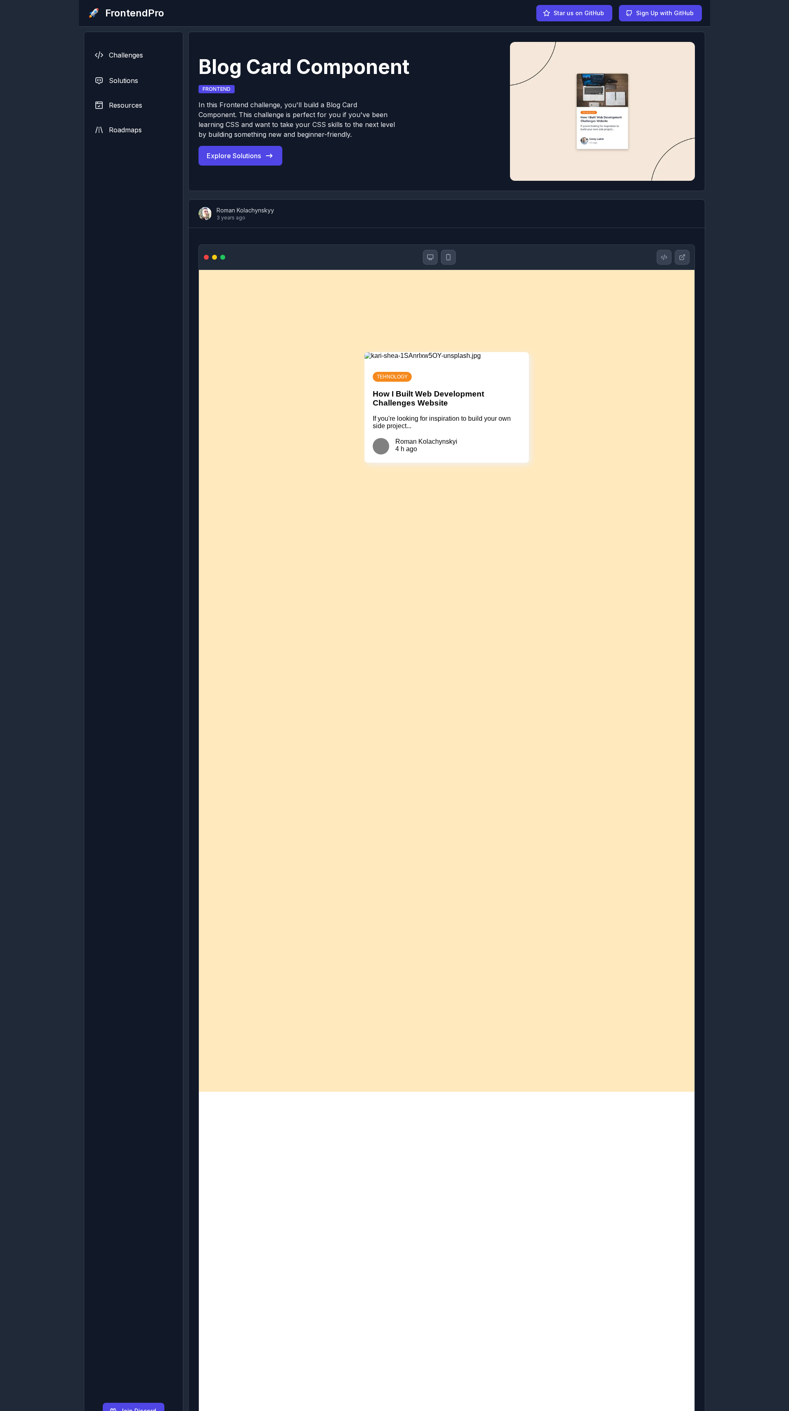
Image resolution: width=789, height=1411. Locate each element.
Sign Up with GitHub (665, 12)
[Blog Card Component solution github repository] (664, 257)
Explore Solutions (234, 156)
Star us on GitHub (579, 12)
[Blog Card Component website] (682, 257)
